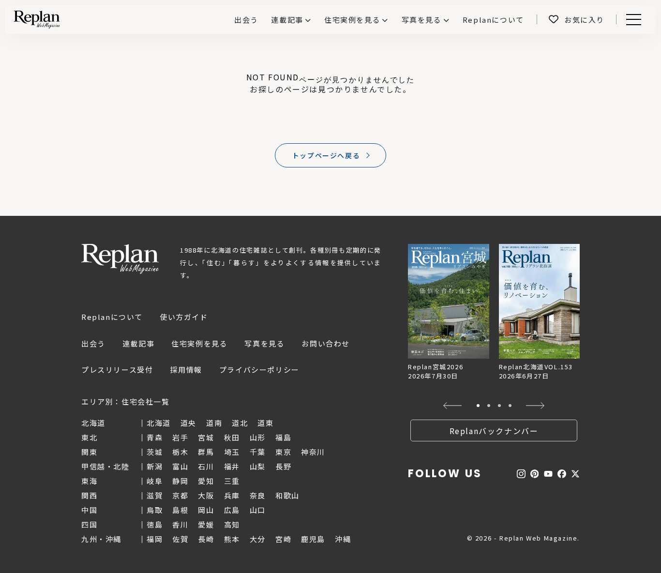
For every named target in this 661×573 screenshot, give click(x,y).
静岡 (180, 480)
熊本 (232, 539)
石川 (206, 466)
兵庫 (232, 495)
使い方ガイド (184, 317)
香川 (180, 524)
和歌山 (287, 495)
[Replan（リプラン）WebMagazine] (37, 19)
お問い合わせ (325, 343)
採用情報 (186, 369)
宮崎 (283, 539)
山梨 (258, 466)
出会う (93, 343)
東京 (283, 451)
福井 (232, 466)
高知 (232, 524)
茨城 (155, 451)
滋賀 (155, 495)
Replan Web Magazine (120, 259)
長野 (283, 466)
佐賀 (180, 539)
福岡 (155, 539)
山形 (258, 437)
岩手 (180, 437)
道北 (240, 422)
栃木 (180, 451)
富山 (180, 466)
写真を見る (422, 20)
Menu (639, 19)
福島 (283, 437)
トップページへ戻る (326, 155)
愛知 (206, 480)
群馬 (206, 451)
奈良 (258, 495)
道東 (265, 422)
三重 (232, 480)
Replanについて (112, 317)
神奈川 (313, 451)
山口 (258, 509)
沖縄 (343, 539)
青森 (155, 437)
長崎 (206, 539)
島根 (180, 509)
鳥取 (155, 509)
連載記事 (287, 20)
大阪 (206, 495)
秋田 (232, 437)
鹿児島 (313, 539)
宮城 (206, 437)
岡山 (206, 509)
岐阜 (155, 480)
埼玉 (232, 451)
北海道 (159, 422)
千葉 (258, 451)
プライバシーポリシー (259, 369)
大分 (258, 539)
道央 (188, 422)
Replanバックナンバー (494, 431)
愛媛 (206, 524)
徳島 (155, 524)
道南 (214, 422)
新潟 (155, 466)
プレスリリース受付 (117, 369)
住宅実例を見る (352, 20)
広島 (232, 509)
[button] (452, 405)
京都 (180, 495)
